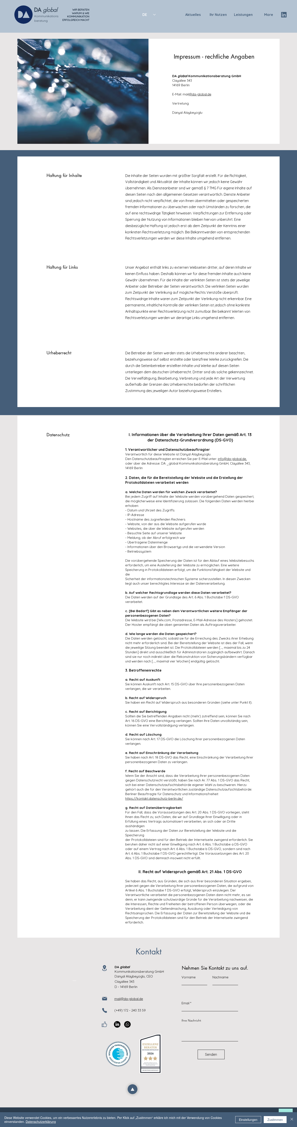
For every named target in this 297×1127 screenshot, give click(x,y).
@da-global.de (200, 94)
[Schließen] (291, 1120)
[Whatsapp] (127, 1024)
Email (185, 1003)
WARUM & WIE (80, 13)
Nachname (220, 977)
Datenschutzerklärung (41, 1121)
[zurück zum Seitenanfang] (132, 1089)
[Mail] (104, 998)
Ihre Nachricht (191, 1020)
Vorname (189, 977)
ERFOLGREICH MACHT (75, 20)
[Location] (104, 968)
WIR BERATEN (80, 9)
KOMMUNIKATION (78, 16)
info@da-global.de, (232, 459)
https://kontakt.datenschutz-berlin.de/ (154, 798)
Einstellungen (248, 1119)
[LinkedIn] (117, 1024)
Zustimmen (275, 1119)
